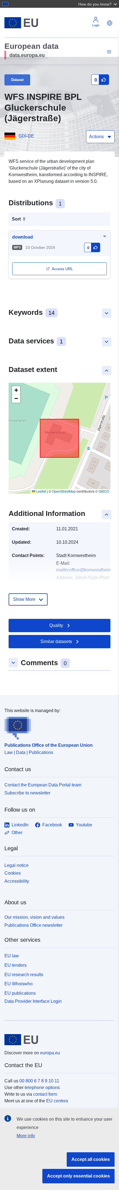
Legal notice (16, 865)
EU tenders (15, 965)
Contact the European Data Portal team (42, 785)
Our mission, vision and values (34, 917)
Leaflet (40, 491)
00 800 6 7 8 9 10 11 (39, 1080)
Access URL (62, 269)
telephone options (42, 1087)
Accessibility (16, 881)
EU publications (20, 993)
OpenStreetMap (64, 491)
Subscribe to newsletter (27, 793)
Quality (56, 625)
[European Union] (57, 1039)
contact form (45, 1094)
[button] (98, 4)
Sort (16, 219)
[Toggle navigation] (108, 52)
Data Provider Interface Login (33, 1001)
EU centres (57, 1100)
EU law (11, 955)
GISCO (104, 491)
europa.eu (50, 1052)
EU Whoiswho (18, 983)
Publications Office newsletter (33, 925)
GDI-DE (26, 136)
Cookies (12, 873)
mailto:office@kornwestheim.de (87, 570)
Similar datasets (56, 641)
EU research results (23, 974)
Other (17, 832)
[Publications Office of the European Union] (57, 727)
